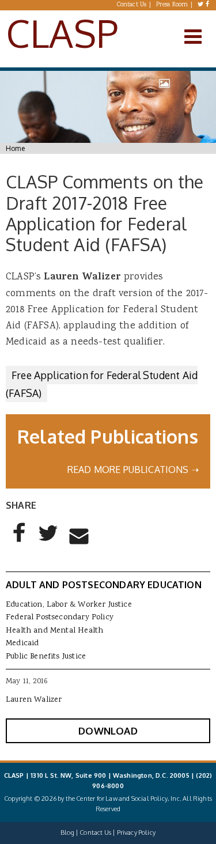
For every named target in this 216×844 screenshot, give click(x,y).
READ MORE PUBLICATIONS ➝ (133, 469)
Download (107, 731)
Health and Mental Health (54, 631)
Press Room (172, 5)
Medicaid (22, 643)
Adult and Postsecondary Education (104, 585)
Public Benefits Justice (46, 657)
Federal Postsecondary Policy (59, 617)
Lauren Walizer (34, 700)
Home (15, 148)
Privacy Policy (136, 832)
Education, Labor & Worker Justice (69, 605)
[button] (19, 542)
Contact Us (132, 5)
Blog (67, 832)
